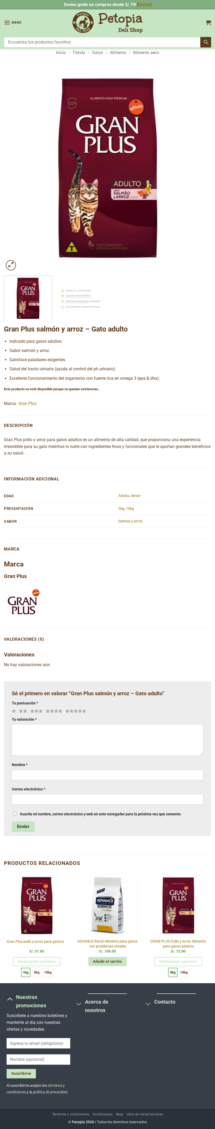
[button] (13, 22)
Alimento (118, 52)
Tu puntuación (25, 703)
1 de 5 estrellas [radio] (13, 711)
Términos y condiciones (70, 1114)
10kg (130, 508)
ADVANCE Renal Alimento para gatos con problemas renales (107, 944)
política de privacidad (50, 1092)
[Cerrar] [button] (144, 4)
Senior (136, 496)
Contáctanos (103, 1114)
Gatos (97, 52)
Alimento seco (146, 52)
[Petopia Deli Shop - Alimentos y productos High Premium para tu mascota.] (107, 22)
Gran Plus (27, 403)
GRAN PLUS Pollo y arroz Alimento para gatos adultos (178, 944)
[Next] (200, 168)
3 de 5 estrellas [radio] (36, 711)
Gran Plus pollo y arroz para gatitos (35, 941)
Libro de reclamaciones (145, 1114)
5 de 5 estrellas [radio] (75, 711)
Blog (119, 1114)
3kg (121, 508)
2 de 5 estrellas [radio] (22, 711)
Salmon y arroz (130, 521)
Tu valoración (24, 719)
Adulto (123, 496)
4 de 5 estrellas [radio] (53, 711)
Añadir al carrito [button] (107, 961)
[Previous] (14, 168)
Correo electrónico (28, 789)
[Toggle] (10, 998)
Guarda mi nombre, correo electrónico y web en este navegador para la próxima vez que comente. (101, 814)
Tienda (78, 52)
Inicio (61, 52)
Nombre (20, 765)
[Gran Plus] (23, 602)
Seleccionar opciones (37, 961)
